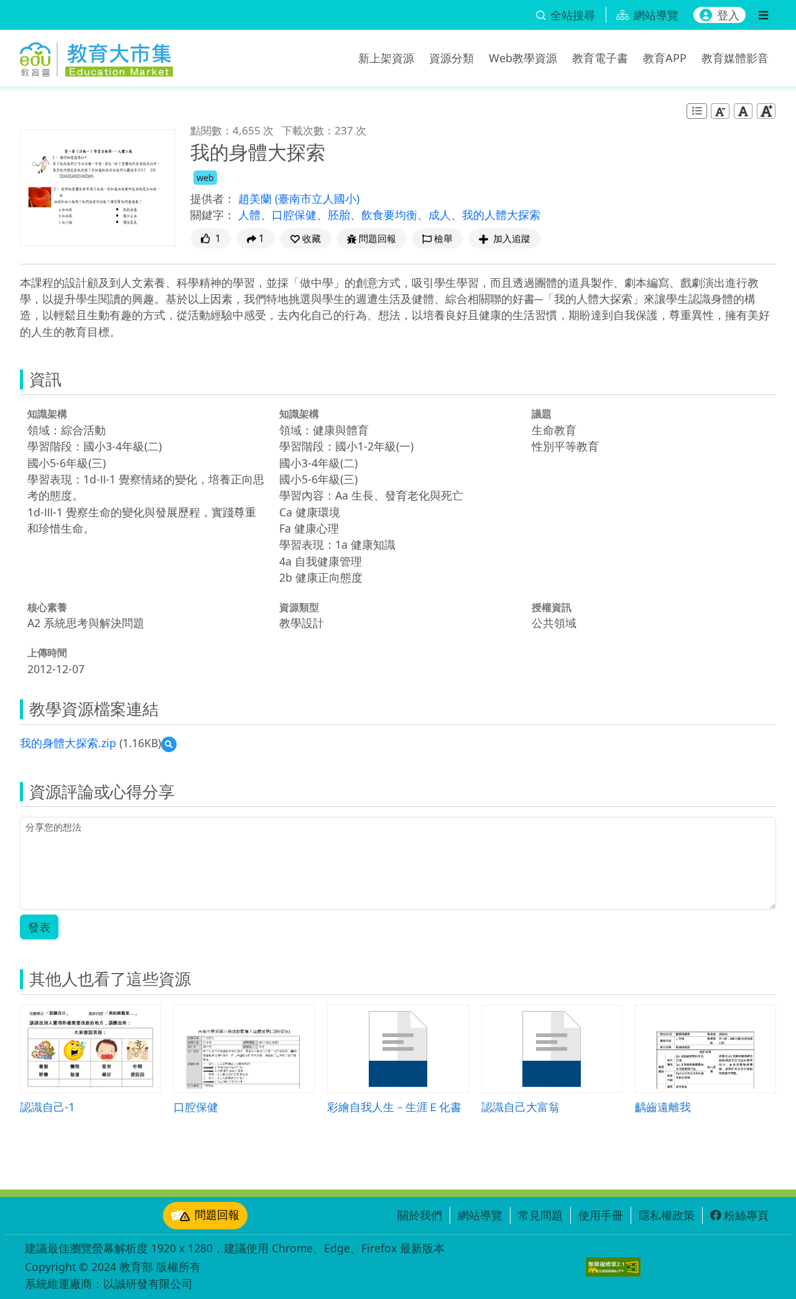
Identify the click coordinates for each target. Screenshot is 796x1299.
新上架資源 (386, 57)
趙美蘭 (256, 198)
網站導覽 (480, 1215)
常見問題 (540, 1215)
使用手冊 (600, 1215)
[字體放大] (766, 111)
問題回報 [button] (377, 238)
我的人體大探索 (501, 214)
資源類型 (299, 607)
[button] (305, 238)
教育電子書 (600, 57)
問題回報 (217, 1214)
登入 (728, 14)
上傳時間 (47, 652)
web (205, 178)
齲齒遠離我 (663, 1106)
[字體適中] (743, 111)
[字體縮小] (720, 111)
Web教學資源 (523, 57)
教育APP (665, 57)
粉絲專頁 (746, 1215)
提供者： (212, 198)
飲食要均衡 (389, 214)
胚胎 (339, 214)
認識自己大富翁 (520, 1106)
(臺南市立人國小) (317, 198)
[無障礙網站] (613, 1267)
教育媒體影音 (735, 57)
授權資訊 (552, 607)
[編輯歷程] (697, 111)
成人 (439, 214)
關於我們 (419, 1215)
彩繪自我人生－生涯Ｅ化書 (394, 1106)
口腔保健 (294, 214)
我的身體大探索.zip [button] (68, 742)
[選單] (763, 14)
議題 (542, 414)
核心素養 (47, 607)
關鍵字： (212, 214)
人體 (249, 214)
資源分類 (451, 57)
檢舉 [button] (443, 238)
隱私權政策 (667, 1215)
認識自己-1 (47, 1106)
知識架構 (47, 414)
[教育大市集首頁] (96, 56)
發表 (39, 927)
